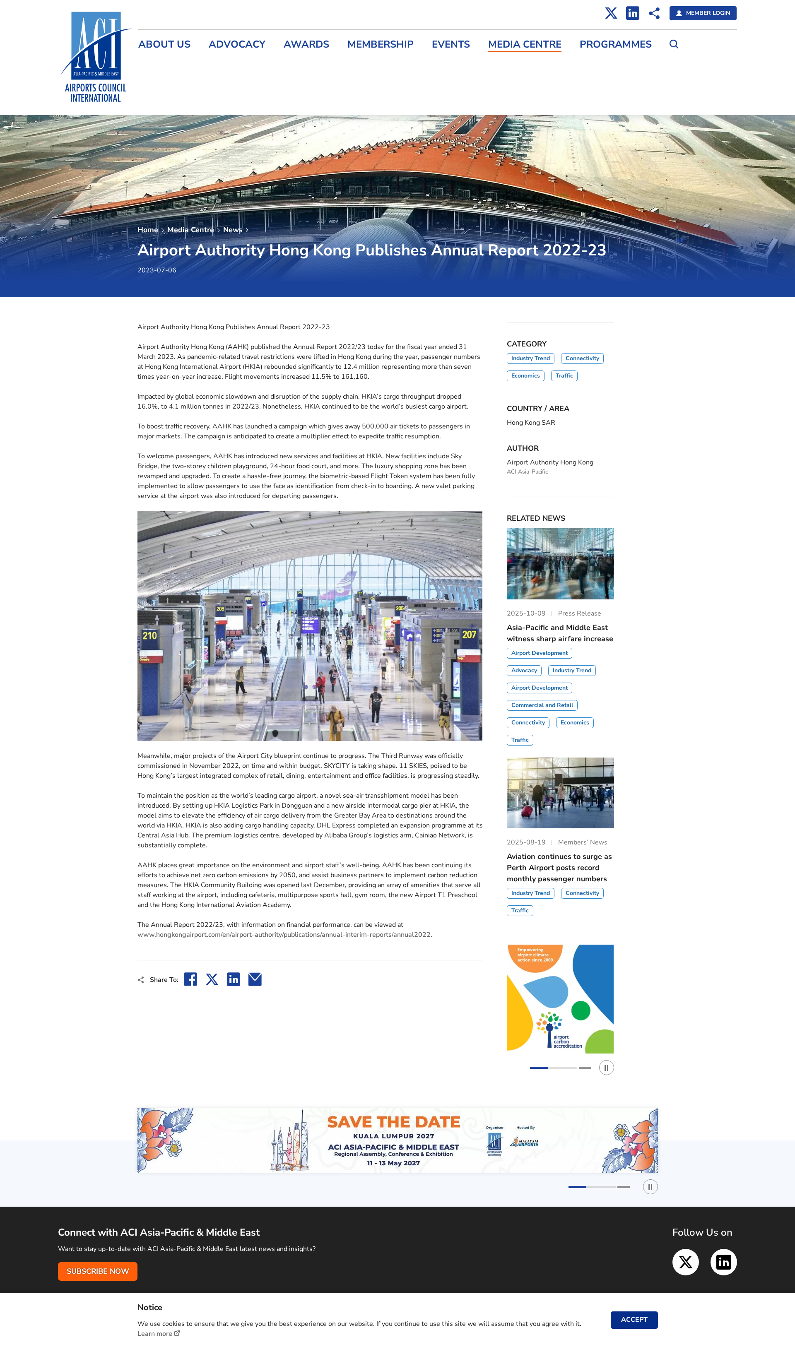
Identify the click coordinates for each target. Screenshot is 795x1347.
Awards (306, 44)
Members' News (163, 82)
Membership (380, 44)
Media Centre (524, 44)
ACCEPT (634, 1319)
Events (451, 44)
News (233, 230)
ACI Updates (157, 100)
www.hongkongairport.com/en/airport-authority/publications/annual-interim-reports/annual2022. (284, 934)
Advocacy (237, 44)
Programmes (616, 44)
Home (147, 230)
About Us (164, 44)
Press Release (159, 64)
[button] (553, 1068)
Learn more (154, 1333)
